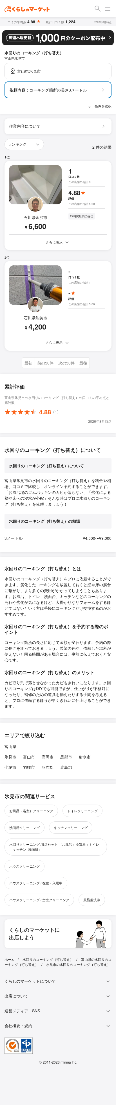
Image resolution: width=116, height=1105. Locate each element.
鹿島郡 (66, 767)
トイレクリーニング (82, 810)
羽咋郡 (47, 767)
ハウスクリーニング (24, 866)
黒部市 (66, 757)
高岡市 (47, 757)
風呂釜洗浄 (91, 899)
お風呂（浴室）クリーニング (31, 810)
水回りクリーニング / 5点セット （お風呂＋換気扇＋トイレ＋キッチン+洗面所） (54, 847)
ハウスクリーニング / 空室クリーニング (39, 899)
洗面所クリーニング (24, 827)
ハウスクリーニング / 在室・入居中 (36, 882)
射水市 (85, 757)
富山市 (29, 757)
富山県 (10, 746)
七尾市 (10, 767)
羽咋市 (29, 767)
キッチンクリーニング (71, 827)
